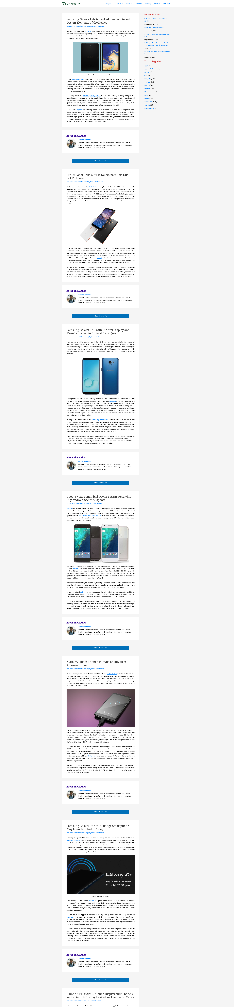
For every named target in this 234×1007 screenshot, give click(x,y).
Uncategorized (149, 108)
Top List (147, 105)
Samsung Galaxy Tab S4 (92, 96)
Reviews (147, 98)
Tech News (148, 102)
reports (79, 110)
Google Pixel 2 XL (95, 516)
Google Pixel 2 (84, 516)
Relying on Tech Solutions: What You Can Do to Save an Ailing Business (157, 44)
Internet (147, 89)
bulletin (75, 569)
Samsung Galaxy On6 (100, 420)
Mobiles (84, 182)
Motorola (84, 669)
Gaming (147, 82)
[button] (112, 3)
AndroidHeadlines (78, 79)
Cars (146, 75)
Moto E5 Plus (112, 674)
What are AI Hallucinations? (154, 28)
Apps (146, 66)
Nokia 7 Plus (93, 187)
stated (99, 258)
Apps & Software (150, 69)
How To (147, 85)
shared (91, 901)
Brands (146, 72)
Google (69, 509)
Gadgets (147, 79)
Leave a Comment (73, 26)
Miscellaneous (149, 92)
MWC (146, 95)
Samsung (84, 26)
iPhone (83, 1001)
